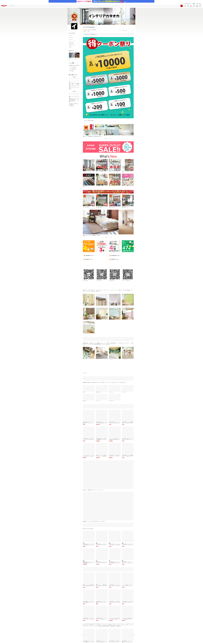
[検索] (182, 6)
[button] (199, 3)
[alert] (108, 34)
